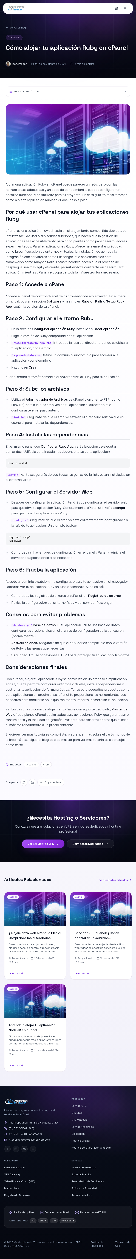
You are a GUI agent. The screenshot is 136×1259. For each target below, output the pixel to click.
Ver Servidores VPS (41, 844)
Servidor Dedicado (83, 1126)
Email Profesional (14, 1167)
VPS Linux (77, 1112)
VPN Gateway (12, 1174)
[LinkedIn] (32, 782)
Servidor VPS (79, 1105)
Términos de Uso (82, 1195)
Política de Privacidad (84, 1188)
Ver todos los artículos (114, 880)
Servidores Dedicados (87, 844)
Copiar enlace (53, 782)
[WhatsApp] (23, 782)
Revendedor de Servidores (88, 1181)
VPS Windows (79, 1119)
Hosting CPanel (81, 1140)
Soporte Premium (82, 1174)
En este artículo (70, 91)
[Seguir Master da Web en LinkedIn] (24, 1149)
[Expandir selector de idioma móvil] (116, 8)
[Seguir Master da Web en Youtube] (33, 1149)
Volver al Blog (18, 27)
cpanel (15, 37)
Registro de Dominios (17, 1195)
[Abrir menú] (125, 8)
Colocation (78, 1133)
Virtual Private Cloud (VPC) (19, 1181)
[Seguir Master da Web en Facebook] (7, 1149)
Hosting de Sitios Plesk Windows (91, 1147)
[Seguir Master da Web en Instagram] (16, 1149)
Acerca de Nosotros (84, 1167)
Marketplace (11, 1188)
